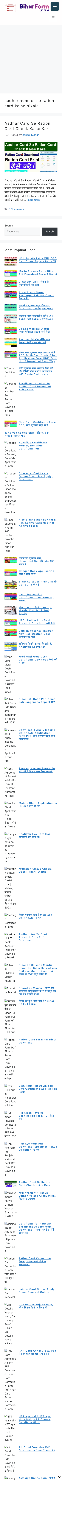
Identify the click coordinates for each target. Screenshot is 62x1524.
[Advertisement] (31, 58)
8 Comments (16, 209)
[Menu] (53, 17)
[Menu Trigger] (55, 6)
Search (9, 225)
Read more (33, 199)
